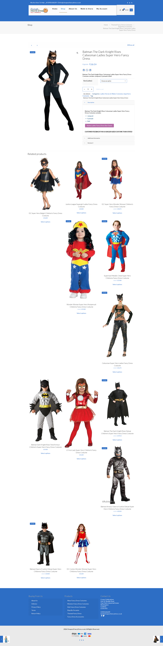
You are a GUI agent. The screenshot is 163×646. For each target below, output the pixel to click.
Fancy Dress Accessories (75, 617)
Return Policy (35, 613)
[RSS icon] (131, 2)
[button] (77, 53)
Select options (45, 222)
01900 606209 (52, 2)
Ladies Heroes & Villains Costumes (111, 94)
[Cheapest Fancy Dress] (39, 10)
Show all (131, 45)
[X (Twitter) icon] (129, 2)
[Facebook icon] (127, 2)
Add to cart (100, 89)
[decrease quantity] (84, 89)
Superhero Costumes (125, 26)
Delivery (34, 604)
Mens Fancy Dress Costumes (77, 600)
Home (106, 25)
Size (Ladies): (87, 81)
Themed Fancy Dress (74, 613)
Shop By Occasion (73, 610)
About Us (34, 600)
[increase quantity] (91, 89)
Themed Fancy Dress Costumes (121, 25)
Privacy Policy (36, 607)
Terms (33, 610)
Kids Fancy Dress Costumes (76, 607)
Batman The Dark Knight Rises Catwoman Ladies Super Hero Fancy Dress (105, 98)
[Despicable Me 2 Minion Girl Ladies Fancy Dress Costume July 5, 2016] (5, 639)
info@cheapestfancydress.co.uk (70, 2)
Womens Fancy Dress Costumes (78, 604)
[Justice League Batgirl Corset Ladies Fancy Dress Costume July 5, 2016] (158, 639)
